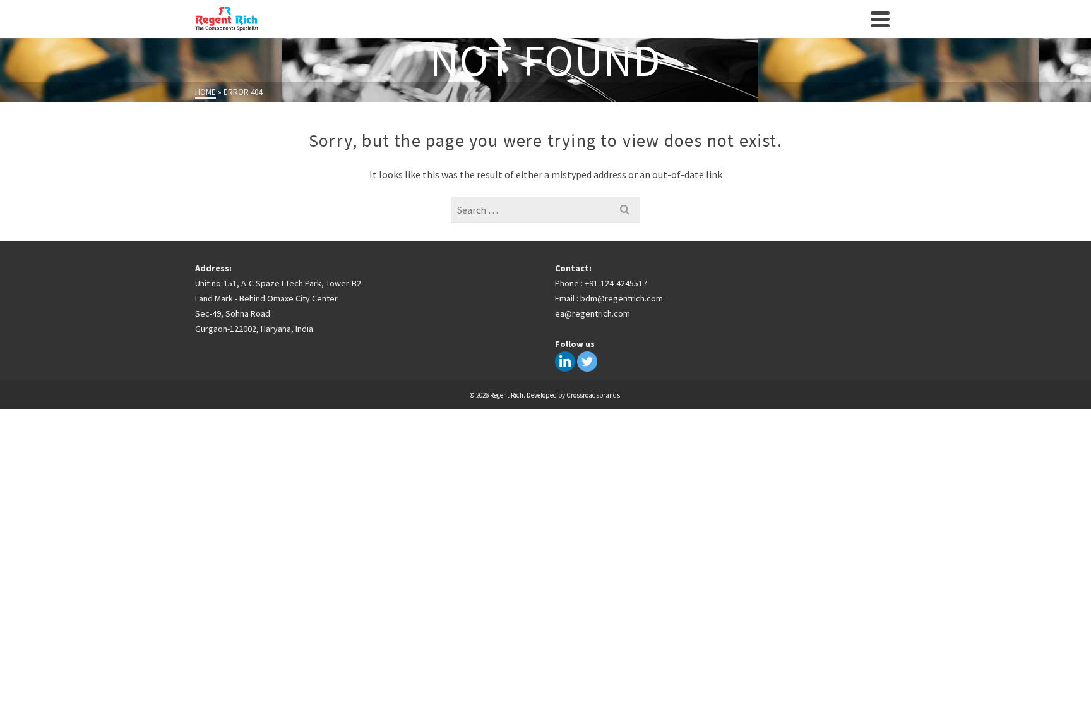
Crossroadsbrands (593, 395)
